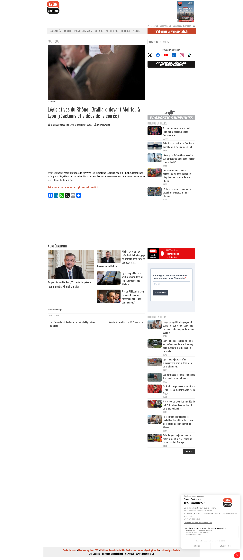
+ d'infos (189, 451)
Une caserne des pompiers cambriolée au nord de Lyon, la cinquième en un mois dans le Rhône (177, 175)
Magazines (177, 26)
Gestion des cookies (134, 550)
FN (50, 315)
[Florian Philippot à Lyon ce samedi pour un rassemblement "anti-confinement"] (109, 302)
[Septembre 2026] (185, 11)
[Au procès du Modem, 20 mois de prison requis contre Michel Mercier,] (71, 278)
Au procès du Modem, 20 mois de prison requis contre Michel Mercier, (69, 284)
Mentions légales (85, 550)
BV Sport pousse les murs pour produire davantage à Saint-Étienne (177, 192)
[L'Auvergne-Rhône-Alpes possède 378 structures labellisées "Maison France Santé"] (155, 158)
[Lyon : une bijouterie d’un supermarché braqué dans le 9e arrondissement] (155, 362)
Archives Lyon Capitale (170, 550)
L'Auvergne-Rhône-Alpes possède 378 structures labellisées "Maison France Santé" (179, 158)
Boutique (187, 26)
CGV (96, 550)
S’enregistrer (165, 26)
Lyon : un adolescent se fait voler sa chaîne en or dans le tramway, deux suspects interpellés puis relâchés (178, 346)
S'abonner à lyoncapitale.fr (172, 31)
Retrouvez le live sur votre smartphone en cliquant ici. (73, 187)
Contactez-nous (69, 550)
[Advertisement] (97, 149)
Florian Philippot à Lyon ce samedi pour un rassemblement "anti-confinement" (133, 297)
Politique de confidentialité (112, 550)
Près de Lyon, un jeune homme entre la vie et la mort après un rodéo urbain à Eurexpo (177, 439)
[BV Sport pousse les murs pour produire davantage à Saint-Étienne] (155, 192)
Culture (99, 30)
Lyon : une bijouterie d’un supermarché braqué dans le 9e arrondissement (177, 363)
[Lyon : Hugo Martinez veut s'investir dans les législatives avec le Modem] (109, 283)
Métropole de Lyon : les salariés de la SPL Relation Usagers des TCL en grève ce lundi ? (179, 405)
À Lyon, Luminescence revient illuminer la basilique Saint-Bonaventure (176, 131)
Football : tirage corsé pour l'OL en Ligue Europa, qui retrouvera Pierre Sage (179, 389)
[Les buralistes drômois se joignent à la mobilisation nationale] (155, 377)
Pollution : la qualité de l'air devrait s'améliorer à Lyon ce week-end (179, 145)
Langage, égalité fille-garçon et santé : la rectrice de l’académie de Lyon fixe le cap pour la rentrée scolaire (178, 327)
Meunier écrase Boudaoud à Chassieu (124, 322)
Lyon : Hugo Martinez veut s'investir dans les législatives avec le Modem (132, 278)
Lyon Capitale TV (152, 550)
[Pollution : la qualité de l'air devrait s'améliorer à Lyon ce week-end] (155, 146)
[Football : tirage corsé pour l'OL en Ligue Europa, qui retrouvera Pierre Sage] (155, 389)
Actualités (55, 30)
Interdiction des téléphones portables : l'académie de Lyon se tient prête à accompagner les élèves (178, 422)
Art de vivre (112, 30)
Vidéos (136, 30)
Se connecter (152, 26)
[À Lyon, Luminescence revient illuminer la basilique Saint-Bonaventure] (155, 131)
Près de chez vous (83, 30)
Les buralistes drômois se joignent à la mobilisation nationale (179, 376)
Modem (55, 315)
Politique (125, 30)
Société (67, 30)
